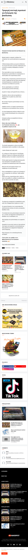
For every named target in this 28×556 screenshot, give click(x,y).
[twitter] (11, 545)
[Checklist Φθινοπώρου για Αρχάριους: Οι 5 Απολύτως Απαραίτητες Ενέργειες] (6, 424)
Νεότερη (3, 300)
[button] (2, 2)
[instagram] (17, 545)
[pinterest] (20, 545)
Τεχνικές (13, 247)
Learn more (3, 550)
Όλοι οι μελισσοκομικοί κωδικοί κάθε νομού (18, 430)
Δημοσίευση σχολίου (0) (14, 295)
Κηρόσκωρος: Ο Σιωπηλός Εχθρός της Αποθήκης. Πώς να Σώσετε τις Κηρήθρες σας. (19, 268)
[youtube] (14, 545)
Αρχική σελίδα (5, 7)
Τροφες (17, 247)
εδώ (8, 241)
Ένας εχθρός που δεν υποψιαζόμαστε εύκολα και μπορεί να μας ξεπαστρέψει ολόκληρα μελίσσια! (17, 438)
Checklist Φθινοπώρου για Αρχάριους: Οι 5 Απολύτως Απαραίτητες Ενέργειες (7, 267)
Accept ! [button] (4, 553)
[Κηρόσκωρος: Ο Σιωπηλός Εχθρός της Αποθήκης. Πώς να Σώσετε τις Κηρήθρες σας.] (5, 493)
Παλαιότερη (24, 300)
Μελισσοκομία (12, 7)
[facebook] (8, 545)
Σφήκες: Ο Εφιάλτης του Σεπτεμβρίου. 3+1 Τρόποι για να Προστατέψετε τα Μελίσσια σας (7, 285)
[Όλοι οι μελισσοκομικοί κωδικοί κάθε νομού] (6, 432)
